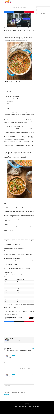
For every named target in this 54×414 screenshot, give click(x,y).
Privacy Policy (24, 406)
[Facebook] (26, 404)
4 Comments (24, 8)
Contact (20, 406)
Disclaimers (29, 406)
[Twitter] (28, 404)
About (16, 406)
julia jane (19, 8)
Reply (33, 348)
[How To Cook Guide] (8, 2)
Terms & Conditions (36, 406)
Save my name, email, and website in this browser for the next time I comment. (15, 392)
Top (27, 411)
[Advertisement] (43, 20)
